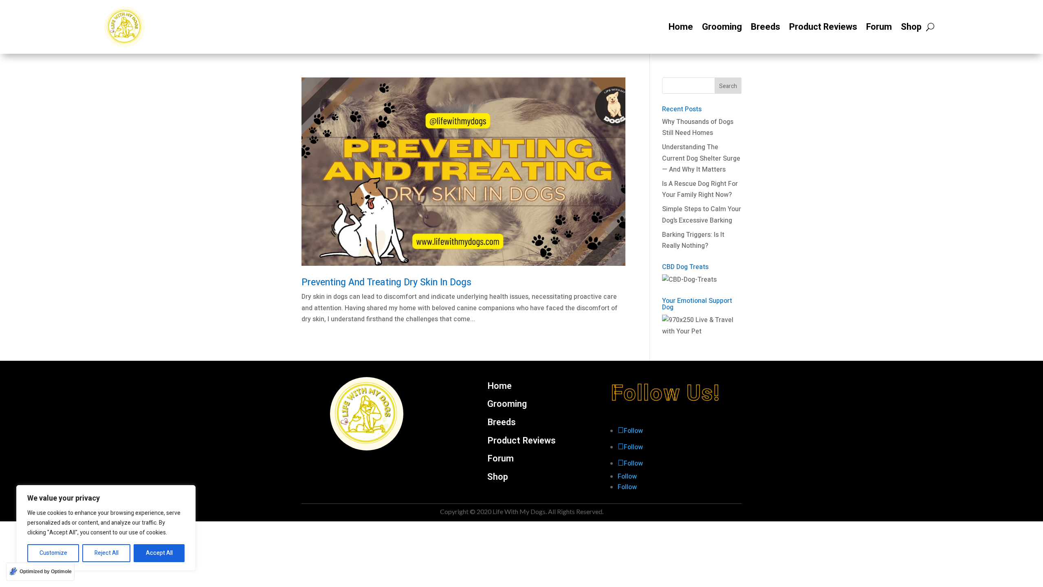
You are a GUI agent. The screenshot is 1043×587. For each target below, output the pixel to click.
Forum (879, 26)
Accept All (159, 553)
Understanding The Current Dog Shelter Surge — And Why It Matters (701, 158)
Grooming (722, 26)
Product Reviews (823, 26)
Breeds (765, 26)
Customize (53, 553)
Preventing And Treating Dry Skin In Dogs (386, 282)
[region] (106, 528)
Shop (911, 26)
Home (681, 26)
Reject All (107, 553)
